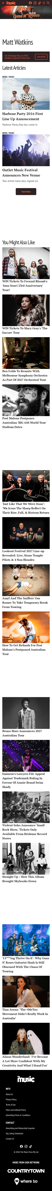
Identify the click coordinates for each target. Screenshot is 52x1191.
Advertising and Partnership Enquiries (20, 1128)
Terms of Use (11, 1104)
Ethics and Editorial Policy (16, 1110)
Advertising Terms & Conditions (18, 1115)
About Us (9, 1094)
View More (26, 191)
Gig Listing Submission (14, 1133)
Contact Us (10, 1138)
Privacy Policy (11, 1099)
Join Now (41, 56)
